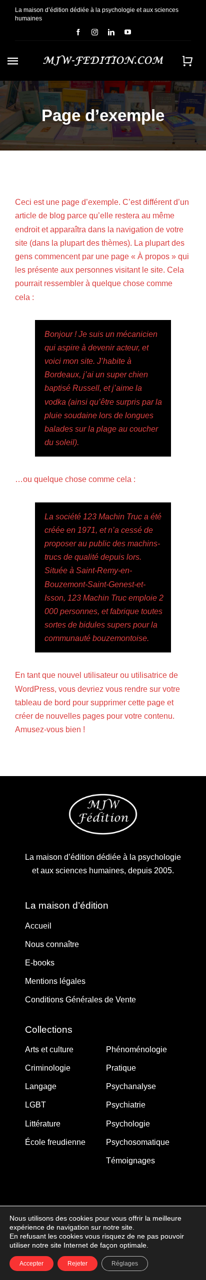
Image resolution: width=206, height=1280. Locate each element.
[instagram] (95, 32)
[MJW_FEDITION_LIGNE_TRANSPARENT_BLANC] (103, 59)
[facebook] (78, 32)
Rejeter (78, 1263)
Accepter (32, 1263)
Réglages (125, 1263)
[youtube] (127, 32)
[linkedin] (111, 32)
